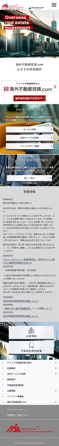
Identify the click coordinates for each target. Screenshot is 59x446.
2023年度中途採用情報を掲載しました (20, 301)
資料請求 (11, 379)
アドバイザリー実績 (29, 146)
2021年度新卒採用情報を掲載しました (20, 316)
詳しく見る (29, 178)
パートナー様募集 (15, 396)
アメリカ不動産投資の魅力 (19, 362)
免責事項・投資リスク (17, 415)
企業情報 (11, 391)
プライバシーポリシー (17, 409)
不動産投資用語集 (15, 385)
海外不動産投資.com (16, 402)
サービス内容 (29, 129)
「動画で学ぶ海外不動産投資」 (17, 308)
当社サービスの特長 (29, 138)
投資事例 (11, 368)
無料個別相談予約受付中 (28, 98)
